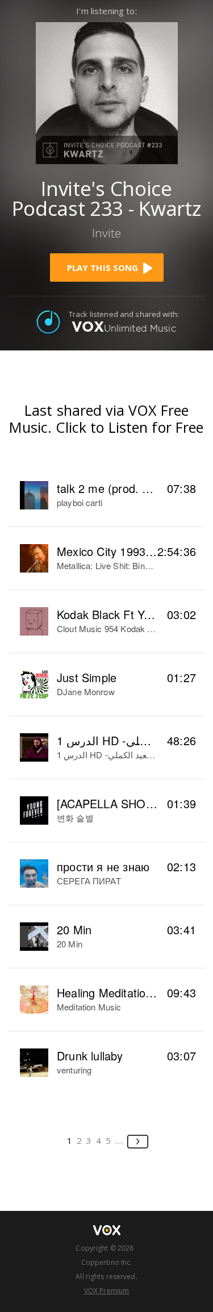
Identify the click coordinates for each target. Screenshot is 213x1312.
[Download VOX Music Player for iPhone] (107, 91)
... (119, 1140)
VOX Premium (106, 1291)
